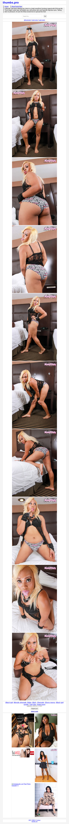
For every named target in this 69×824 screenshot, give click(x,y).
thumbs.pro (11, 2)
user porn (42, 20)
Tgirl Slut (32, 704)
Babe (29, 702)
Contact (38, 820)
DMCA (33, 820)
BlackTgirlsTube (17, 6)
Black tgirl (9, 702)
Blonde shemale (20, 702)
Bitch (34, 702)
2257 (30, 820)
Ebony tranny (50, 702)
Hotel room (41, 704)
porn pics (35, 20)
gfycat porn (27, 20)
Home (6, 6)
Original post (34, 708)
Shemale (40, 702)
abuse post (34, 711)
